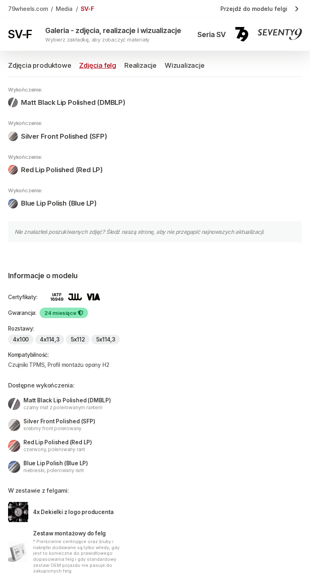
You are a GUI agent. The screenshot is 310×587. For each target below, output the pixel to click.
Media (64, 8)
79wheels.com (28, 8)
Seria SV (211, 34)
